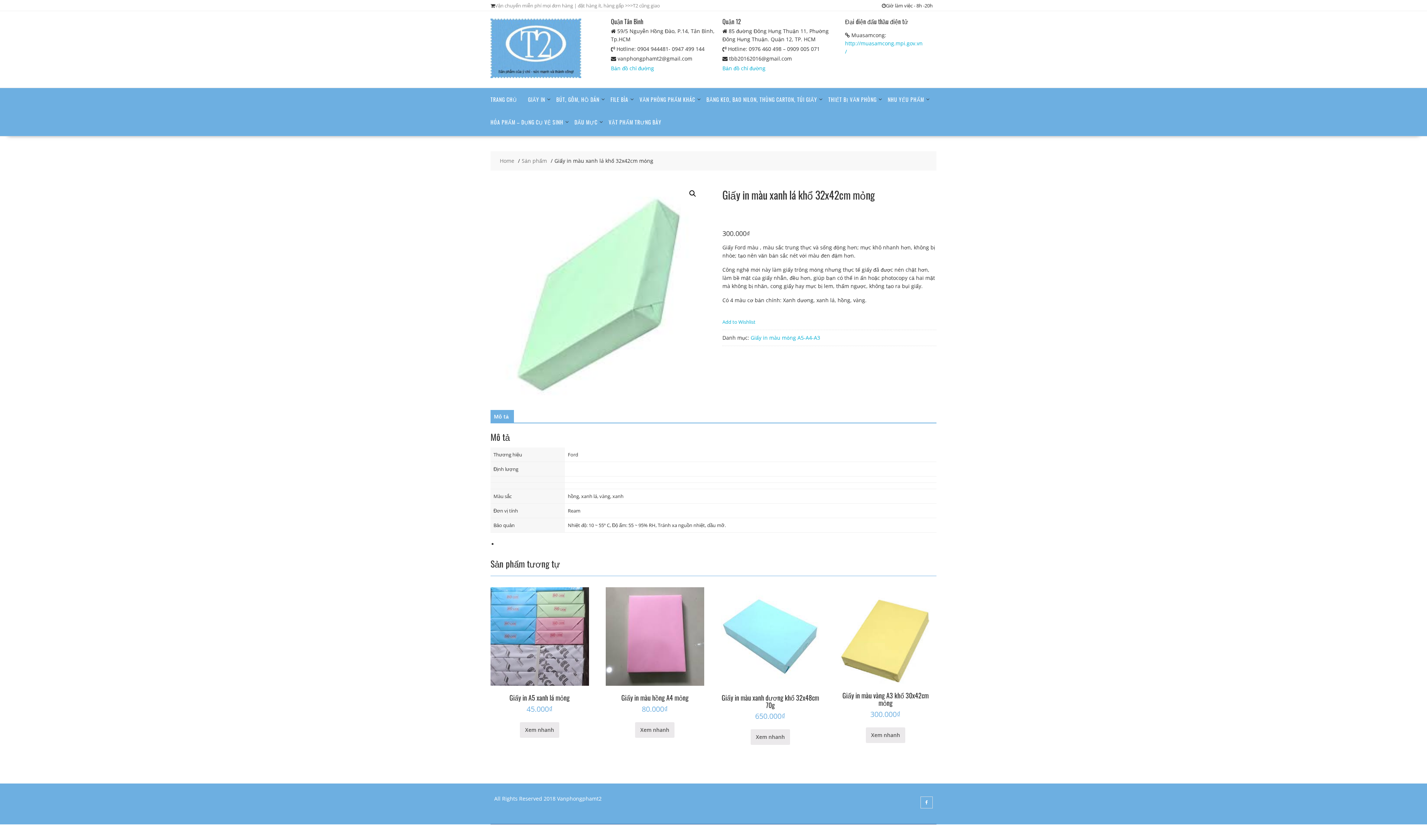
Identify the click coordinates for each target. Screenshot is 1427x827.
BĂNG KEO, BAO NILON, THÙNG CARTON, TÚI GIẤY (761, 99)
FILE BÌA (619, 99)
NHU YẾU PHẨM (906, 99)
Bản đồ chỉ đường (632, 68)
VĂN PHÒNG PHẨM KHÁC (667, 99)
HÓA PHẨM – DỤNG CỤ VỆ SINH (527, 122)
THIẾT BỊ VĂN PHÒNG (852, 99)
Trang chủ (504, 99)
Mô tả (501, 416)
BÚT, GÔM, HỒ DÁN (577, 99)
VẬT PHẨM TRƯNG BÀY (635, 122)
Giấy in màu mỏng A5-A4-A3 (785, 337)
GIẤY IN (536, 99)
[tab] (501, 416)
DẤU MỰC (586, 122)
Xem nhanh (539, 729)
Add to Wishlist (738, 322)
